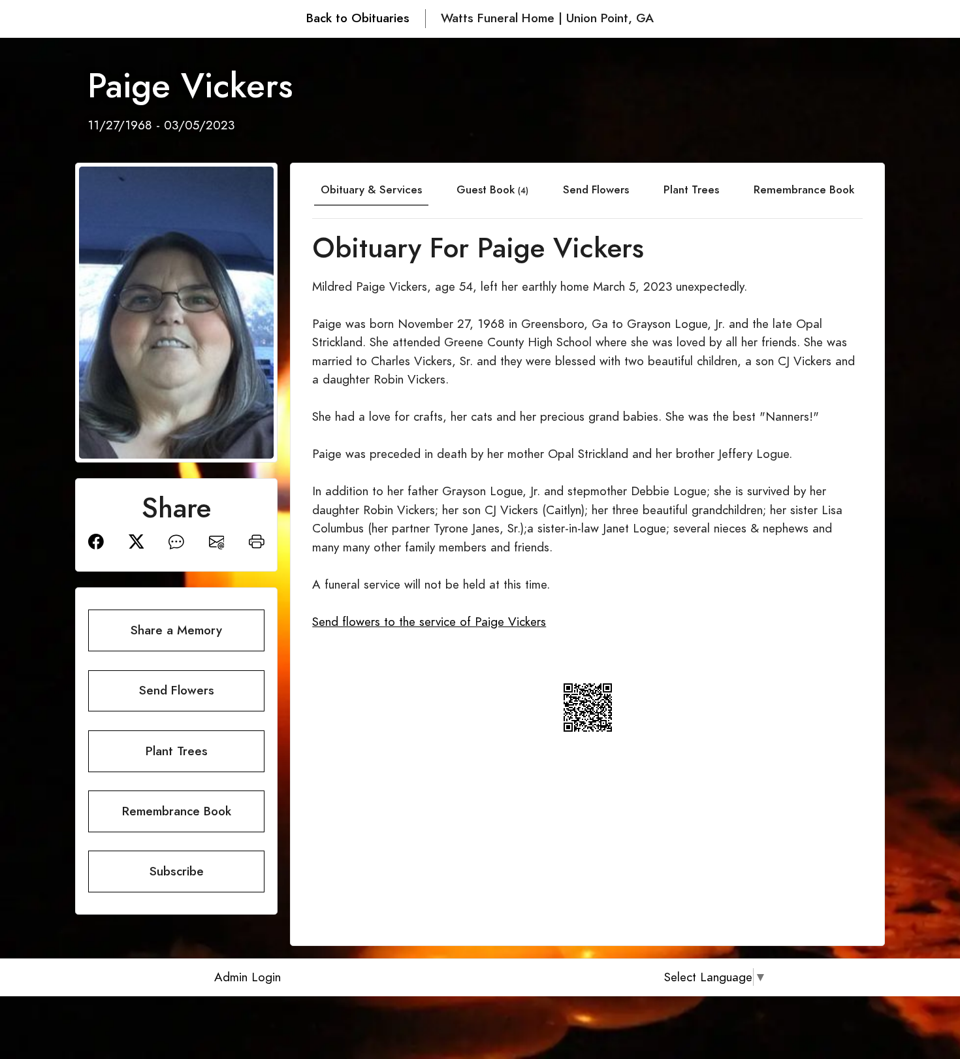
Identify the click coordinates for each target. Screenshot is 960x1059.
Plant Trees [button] (177, 751)
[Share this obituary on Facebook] (96, 540)
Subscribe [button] (177, 871)
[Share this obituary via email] (217, 540)
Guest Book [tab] (492, 189)
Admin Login (247, 977)
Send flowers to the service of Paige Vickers (429, 621)
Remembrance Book (804, 189)
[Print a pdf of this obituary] (256, 540)
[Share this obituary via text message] (176, 540)
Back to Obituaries (357, 18)
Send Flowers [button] (176, 690)
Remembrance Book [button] (176, 811)
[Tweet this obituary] (136, 540)
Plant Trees (691, 189)
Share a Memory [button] (176, 630)
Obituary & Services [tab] (371, 189)
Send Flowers (596, 189)
